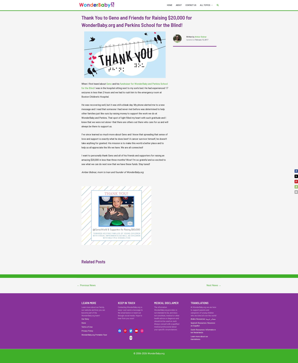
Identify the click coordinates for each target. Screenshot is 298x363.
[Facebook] (296, 171)
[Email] (296, 192)
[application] (211, 5)
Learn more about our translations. (199, 337)
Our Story (85, 319)
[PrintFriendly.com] (296, 187)
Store (83, 323)
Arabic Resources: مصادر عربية (203, 319)
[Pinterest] (296, 181)
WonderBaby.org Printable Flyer (94, 335)
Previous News (86, 285)
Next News (214, 285)
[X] (296, 176)
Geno (109, 83)
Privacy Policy (87, 331)
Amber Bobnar (201, 37)
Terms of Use (87, 327)
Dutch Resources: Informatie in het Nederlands (203, 331)
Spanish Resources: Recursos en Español (203, 324)
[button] (218, 5)
